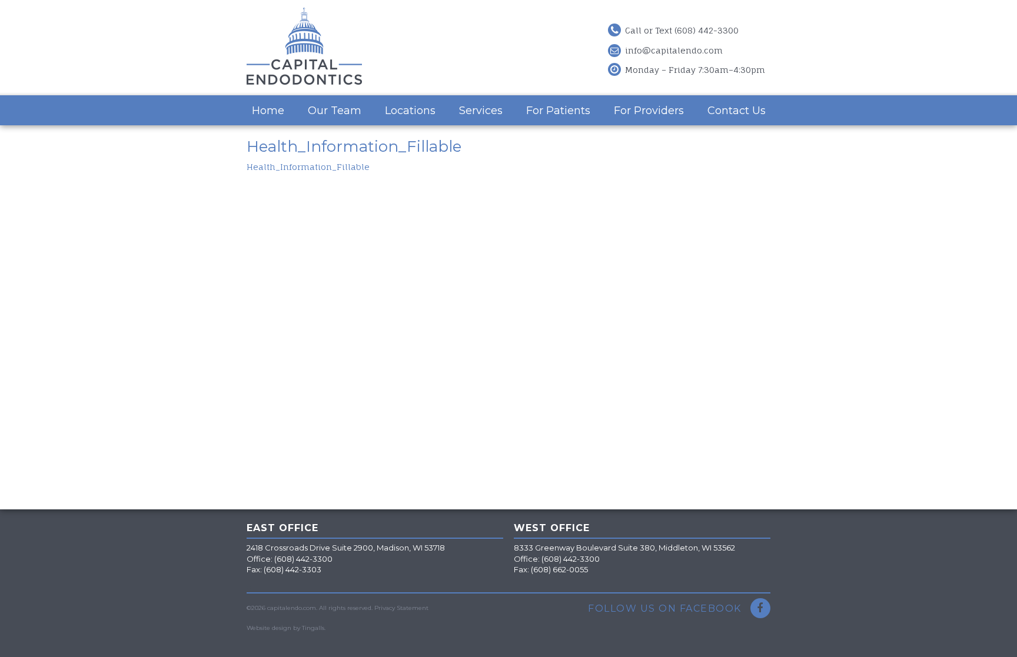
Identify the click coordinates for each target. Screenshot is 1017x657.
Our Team (334, 110)
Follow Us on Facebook (666, 608)
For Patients (558, 110)
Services (481, 110)
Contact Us (736, 110)
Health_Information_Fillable (308, 167)
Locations (410, 110)
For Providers (649, 110)
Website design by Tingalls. (286, 628)
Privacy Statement (401, 608)
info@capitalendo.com (674, 50)
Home (268, 110)
